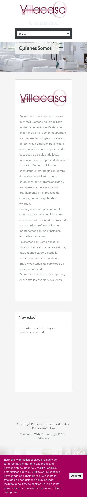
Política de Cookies (43, 428)
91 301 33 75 (46, 23)
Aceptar (76, 475)
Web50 (38, 434)
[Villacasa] (43, 9)
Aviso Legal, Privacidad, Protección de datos (43, 424)
